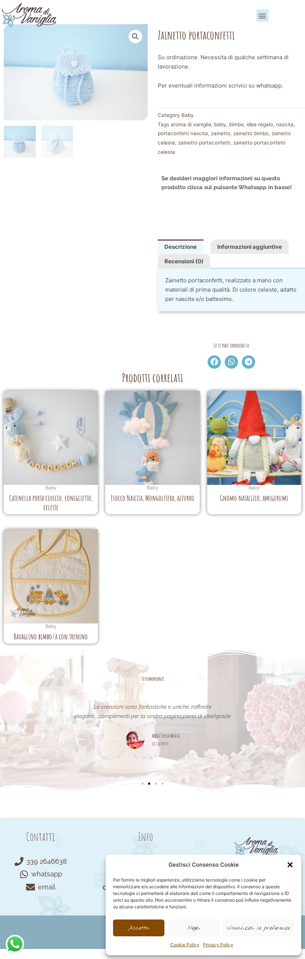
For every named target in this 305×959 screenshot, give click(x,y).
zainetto (220, 133)
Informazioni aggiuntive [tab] (249, 246)
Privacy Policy (218, 944)
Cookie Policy (184, 944)
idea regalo (260, 124)
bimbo (236, 124)
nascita (284, 124)
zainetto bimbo (251, 133)
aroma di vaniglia (191, 124)
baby (220, 124)
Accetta (138, 928)
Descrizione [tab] (180, 246)
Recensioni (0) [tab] (183, 261)
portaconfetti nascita (183, 133)
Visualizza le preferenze (258, 928)
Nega (193, 928)
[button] (290, 865)
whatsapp (269, 85)
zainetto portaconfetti (204, 143)
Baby (188, 115)
